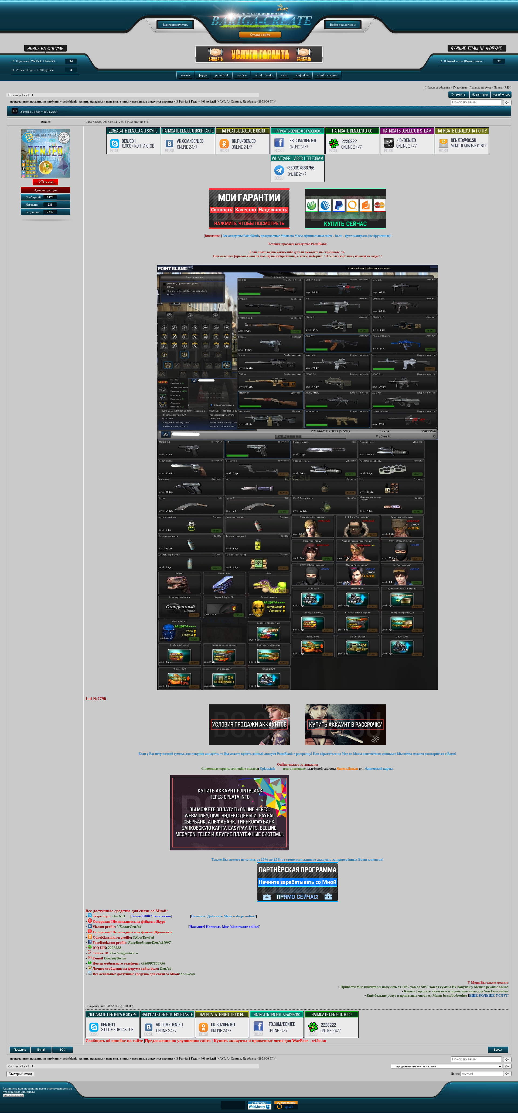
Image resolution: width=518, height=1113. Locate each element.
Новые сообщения (438, 87)
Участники (460, 87)
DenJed (45, 121)
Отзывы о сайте (260, 34)
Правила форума (480, 87)
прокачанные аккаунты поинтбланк (34, 101)
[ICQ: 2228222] (62, 1050)
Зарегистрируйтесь (175, 24)
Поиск (498, 87)
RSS (507, 87)
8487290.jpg (114, 1005)
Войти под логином (343, 24)
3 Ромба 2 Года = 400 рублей (196, 101)
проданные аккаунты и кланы (152, 101)
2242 (50, 211)
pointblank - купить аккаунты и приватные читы (96, 101)
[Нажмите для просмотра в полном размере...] (297, 688)
